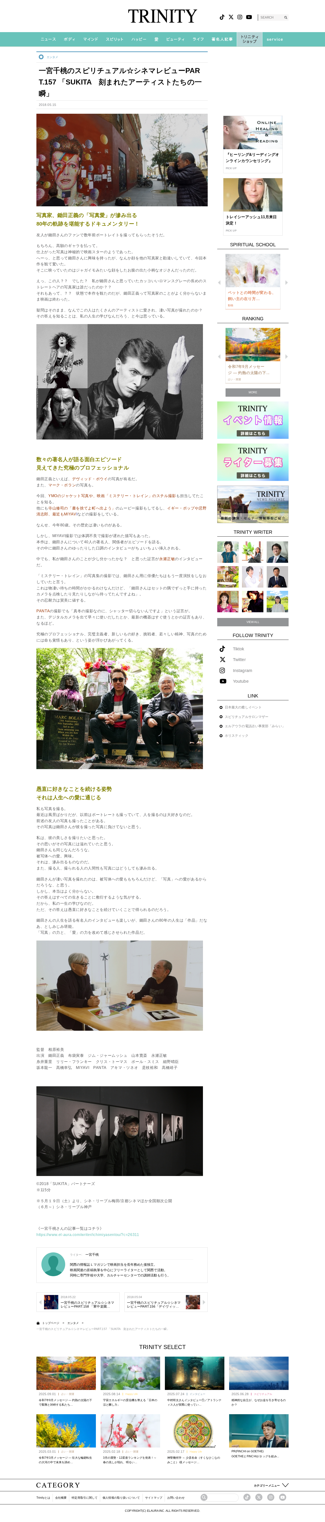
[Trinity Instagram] (270, 1497)
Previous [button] (219, 282)
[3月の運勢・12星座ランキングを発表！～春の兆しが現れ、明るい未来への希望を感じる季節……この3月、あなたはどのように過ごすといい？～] (130, 1431)
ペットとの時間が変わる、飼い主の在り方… (252, 296)
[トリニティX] (231, 17)
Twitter (239, 659)
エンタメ (52, 57)
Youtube (241, 681)
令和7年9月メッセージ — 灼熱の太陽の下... (249, 370)
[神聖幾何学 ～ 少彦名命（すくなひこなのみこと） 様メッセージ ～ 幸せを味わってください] (194, 1431)
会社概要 (61, 1497)
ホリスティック (236, 735)
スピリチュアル (263, 1394)
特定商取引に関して (85, 1497)
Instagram (242, 670)
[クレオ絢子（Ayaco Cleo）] (228, 576)
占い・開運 (67, 1394)
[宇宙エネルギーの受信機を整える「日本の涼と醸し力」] (130, 1373)
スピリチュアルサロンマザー (246, 717)
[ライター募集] (253, 462)
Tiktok (238, 649)
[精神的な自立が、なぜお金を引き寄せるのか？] (259, 1373)
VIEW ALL (253, 622)
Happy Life (131, 1394)
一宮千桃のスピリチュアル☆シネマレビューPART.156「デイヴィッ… (154, 1305)
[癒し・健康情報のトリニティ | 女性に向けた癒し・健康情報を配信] (163, 16)
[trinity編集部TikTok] (247, 1497)
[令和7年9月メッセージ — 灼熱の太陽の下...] (253, 344)
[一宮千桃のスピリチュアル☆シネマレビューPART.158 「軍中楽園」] (51, 1302)
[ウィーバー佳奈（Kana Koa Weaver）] (252, 552)
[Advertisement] (253, 81)
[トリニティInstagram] (239, 17)
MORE (253, 392)
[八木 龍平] (277, 552)
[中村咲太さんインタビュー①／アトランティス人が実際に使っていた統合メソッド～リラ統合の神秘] (194, 1373)
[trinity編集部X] (258, 1497)
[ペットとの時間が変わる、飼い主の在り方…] (253, 270)
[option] (253, 282)
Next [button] (286, 282)
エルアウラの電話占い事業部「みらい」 (255, 726)
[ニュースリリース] (253, 504)
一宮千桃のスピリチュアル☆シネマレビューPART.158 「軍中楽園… (87, 1305)
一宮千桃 (92, 1254)
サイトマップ (153, 1497)
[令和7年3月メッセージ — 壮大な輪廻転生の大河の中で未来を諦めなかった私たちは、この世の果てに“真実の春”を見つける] (66, 1431)
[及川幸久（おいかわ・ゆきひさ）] (277, 576)
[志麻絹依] (228, 552)
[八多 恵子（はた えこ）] (277, 601)
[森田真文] (252, 576)
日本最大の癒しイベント (243, 707)
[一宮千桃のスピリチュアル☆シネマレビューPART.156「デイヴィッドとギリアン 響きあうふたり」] (193, 1302)
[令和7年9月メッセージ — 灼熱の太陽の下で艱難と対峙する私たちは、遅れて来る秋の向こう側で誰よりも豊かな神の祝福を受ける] (66, 1373)
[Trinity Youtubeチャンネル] (282, 1497)
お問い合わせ (176, 1497)
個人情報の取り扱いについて (121, 1497)
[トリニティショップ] (249, 39)
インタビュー (197, 1394)
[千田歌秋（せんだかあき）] (252, 601)
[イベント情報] (253, 420)
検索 (285, 17)
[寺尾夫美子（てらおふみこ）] (228, 601)
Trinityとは (43, 1497)
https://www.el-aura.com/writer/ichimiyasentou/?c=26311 (87, 1235)
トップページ (50, 1323)
